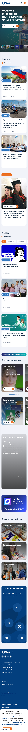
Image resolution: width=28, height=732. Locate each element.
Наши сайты (5, 707)
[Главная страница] (5, 652)
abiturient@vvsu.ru (6, 672)
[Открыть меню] (25, 3)
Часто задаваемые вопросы (9, 704)
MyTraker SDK (5, 718)
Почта (3, 696)
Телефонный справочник (8, 693)
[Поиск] (21, 3)
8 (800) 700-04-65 (6, 670)
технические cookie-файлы (9, 715)
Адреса (3, 681)
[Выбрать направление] (4, 557)
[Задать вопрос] (4, 576)
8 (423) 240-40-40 (6, 667)
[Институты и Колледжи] (4, 538)
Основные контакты (7, 684)
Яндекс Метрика (13, 717)
